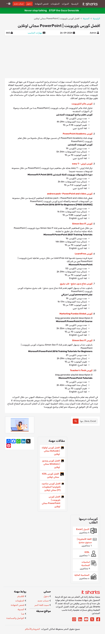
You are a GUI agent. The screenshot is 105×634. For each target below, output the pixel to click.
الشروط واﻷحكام (32, 629)
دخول (29, 4)
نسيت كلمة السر (42, 605)
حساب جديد (19, 4)
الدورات (65, 3)
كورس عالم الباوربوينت (82, 103)
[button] (8, 4)
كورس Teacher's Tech (81, 370)
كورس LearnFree (83, 253)
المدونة (21, 609)
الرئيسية (74, 3)
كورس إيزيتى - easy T (82, 163)
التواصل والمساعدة (15, 618)
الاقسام (20, 596)
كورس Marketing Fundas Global (75, 313)
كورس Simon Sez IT (82, 223)
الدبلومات (55, 3)
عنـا (22, 613)
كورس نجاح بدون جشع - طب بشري (76, 283)
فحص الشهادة (41, 3)
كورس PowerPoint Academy (77, 133)
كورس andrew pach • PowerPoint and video (69, 193)
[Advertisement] (52, 57)
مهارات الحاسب (35, 32)
